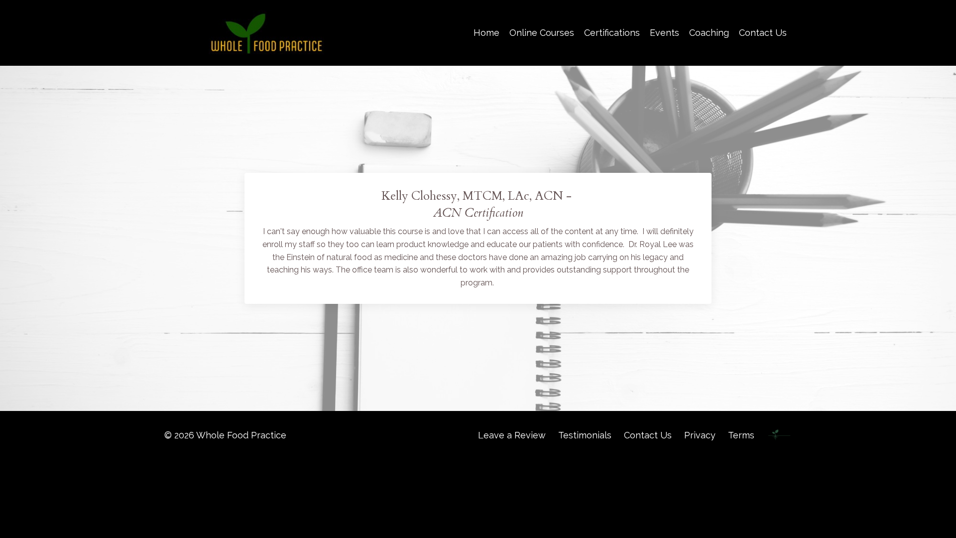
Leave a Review (512, 435)
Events (664, 32)
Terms (741, 435)
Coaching (709, 32)
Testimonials (584, 435)
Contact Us (763, 32)
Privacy (700, 435)
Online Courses (541, 32)
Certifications (612, 32)
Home (486, 32)
